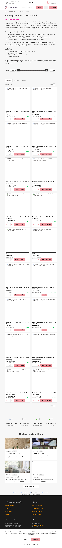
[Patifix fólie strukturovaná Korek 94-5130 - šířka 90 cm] (18, 99)
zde (37, 544)
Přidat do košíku (19, 119)
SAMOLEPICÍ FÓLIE (13, 11)
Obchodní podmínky (9, 505)
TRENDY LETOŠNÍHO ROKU (13, 453)
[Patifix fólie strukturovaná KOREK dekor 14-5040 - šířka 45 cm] (44, 345)
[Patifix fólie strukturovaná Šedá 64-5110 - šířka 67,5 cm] (44, 99)
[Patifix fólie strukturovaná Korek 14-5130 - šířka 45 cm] (44, 240)
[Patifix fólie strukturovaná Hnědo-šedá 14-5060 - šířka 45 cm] (44, 310)
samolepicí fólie (17, 60)
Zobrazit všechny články (30, 486)
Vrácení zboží (8, 508)
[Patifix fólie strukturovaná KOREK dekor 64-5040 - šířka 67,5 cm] (44, 169)
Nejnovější (8, 80)
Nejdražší (24, 80)
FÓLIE (41, 451)
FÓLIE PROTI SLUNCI (38, 453)
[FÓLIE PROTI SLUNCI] (44, 443)
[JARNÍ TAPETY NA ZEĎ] (17, 467)
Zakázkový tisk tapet (37, 505)
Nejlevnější (16, 80)
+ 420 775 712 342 (14, 2)
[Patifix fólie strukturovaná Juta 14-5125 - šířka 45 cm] (18, 275)
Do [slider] (46, 70)
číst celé (13, 457)
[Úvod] (11, 7)
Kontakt (7, 514)
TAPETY (15, 451)
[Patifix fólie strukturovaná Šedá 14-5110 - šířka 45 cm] (18, 310)
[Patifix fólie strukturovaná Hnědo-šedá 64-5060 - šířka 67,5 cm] (44, 134)
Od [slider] (18, 70)
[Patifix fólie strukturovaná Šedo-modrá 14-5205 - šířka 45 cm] (18, 204)
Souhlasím (35, 539)
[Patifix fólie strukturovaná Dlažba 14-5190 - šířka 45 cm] (44, 204)
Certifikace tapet (9, 511)
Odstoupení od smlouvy (37, 508)
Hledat (39, 7)
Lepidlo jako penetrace (39, 477)
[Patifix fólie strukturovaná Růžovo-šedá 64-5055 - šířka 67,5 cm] (18, 169)
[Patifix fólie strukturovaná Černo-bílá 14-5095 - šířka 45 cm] (44, 275)
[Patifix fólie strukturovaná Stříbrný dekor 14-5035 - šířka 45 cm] (18, 380)
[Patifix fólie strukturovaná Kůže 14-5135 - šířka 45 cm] (18, 240)
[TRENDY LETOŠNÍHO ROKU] (17, 443)
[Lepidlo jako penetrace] (44, 467)
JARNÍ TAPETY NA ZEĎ (12, 477)
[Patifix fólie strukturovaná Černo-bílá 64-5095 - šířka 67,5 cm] (18, 134)
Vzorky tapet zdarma (37, 511)
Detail (44, 295)
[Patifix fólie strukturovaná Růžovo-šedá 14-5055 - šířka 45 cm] (18, 345)
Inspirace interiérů (36, 514)
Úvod (6, 11)
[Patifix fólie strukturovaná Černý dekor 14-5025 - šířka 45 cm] (44, 380)
